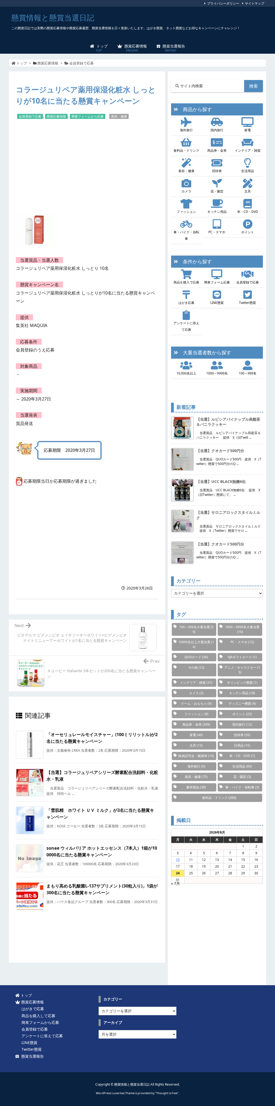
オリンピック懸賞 (242, 682)
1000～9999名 (217, 373)
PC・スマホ (216, 232)
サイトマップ (254, 3)
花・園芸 (217, 191)
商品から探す (195, 109)
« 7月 (175, 883)
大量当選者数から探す (204, 352)
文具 (247, 191)
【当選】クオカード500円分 (220, 450)
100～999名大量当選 (196, 629)
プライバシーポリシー (223, 3)
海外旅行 (186, 130)
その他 (196, 667)
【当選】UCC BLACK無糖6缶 (221, 481)
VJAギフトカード (242, 657)
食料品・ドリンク (186, 150)
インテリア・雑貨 (247, 150)
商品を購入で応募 (186, 282)
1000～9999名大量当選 (242, 629)
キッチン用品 (217, 211)
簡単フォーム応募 (217, 282)
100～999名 (247, 373)
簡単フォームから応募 (87, 116)
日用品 (242, 745)
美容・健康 (119, 116)
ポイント (247, 232)
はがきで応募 (31, 1008)
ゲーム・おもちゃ (196, 703)
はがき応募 (186, 302)
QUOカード (196, 657)
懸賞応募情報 (47, 63)
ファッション (186, 211)
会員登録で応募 (81, 63)
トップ (21, 63)
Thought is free (166, 1093)
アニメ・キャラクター (242, 670)
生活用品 (247, 171)
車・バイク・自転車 (186, 235)
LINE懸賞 (217, 302)
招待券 (217, 171)
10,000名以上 (186, 373)
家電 (247, 130)
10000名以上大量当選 (196, 644)
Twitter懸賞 (247, 302)
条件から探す (195, 261)
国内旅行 (217, 130)
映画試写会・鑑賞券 (196, 756)
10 (178, 859)
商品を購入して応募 (37, 1015)
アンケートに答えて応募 (186, 326)
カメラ (186, 191)
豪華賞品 (196, 787)
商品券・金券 (217, 150)
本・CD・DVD (247, 211)
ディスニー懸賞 (242, 703)
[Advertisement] (87, 165)
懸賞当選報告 (31, 1056)
